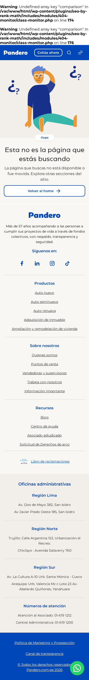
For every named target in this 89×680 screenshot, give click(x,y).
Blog (45, 417)
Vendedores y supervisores (45, 373)
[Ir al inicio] (16, 52)
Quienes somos (44, 355)
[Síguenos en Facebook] (22, 263)
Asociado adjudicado (44, 435)
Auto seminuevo (44, 302)
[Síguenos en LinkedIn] (37, 263)
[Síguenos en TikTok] (67, 263)
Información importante (44, 391)
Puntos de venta (44, 364)
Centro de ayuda (44, 426)
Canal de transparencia (44, 654)
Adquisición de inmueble (44, 320)
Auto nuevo (44, 293)
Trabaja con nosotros (44, 382)
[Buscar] (69, 52)
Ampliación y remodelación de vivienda (44, 329)
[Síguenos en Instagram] (52, 263)
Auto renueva (44, 311)
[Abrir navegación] (80, 52)
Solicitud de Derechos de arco (45, 444)
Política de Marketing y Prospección (44, 643)
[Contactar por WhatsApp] (77, 668)
